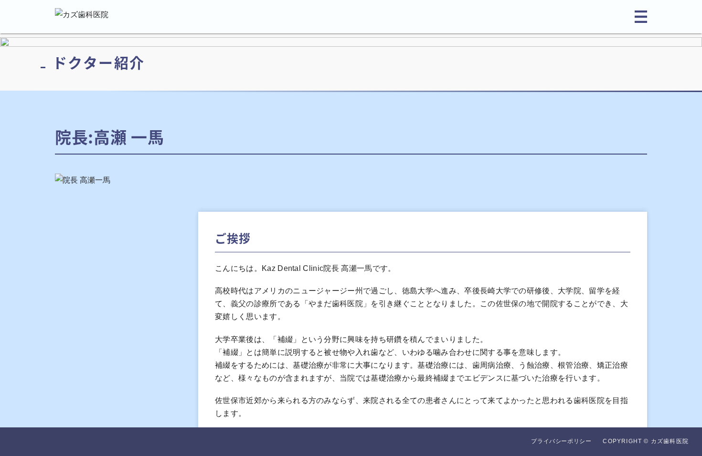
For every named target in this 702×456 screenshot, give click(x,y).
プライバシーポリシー (561, 441)
